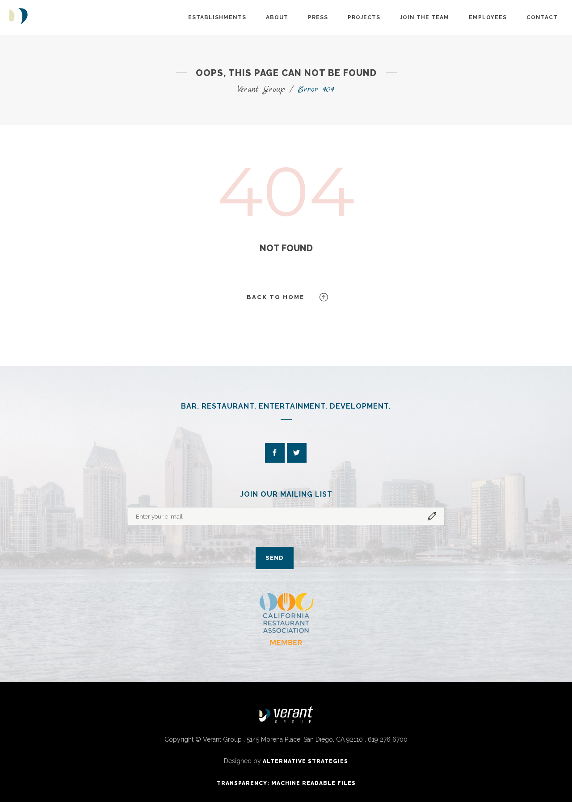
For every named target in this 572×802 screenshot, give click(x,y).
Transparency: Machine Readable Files (286, 783)
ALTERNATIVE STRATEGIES (305, 761)
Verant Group (261, 89)
